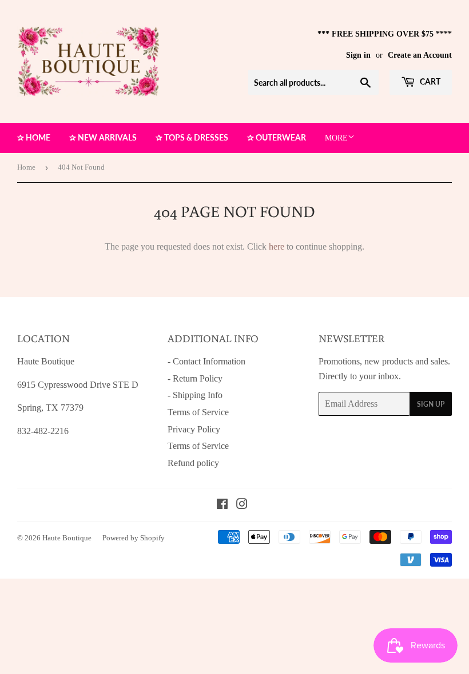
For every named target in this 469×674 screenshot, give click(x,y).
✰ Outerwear (276, 137)
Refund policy (193, 463)
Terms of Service (198, 412)
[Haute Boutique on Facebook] (222, 505)
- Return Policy (195, 378)
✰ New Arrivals (103, 137)
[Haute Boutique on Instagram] (242, 505)
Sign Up (430, 404)
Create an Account (420, 55)
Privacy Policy (194, 429)
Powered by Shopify (133, 537)
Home (26, 167)
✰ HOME (33, 137)
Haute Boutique (67, 537)
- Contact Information (206, 361)
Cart (429, 81)
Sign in (358, 55)
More (336, 138)
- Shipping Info (195, 395)
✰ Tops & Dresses (192, 137)
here (276, 246)
